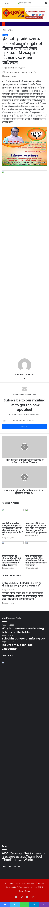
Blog (11, 30)
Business (17, 853)
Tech (39, 856)
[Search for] (46, 4)
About (7, 853)
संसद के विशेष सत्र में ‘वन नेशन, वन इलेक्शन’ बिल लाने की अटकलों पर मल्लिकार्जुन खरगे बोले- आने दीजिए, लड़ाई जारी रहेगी (23, 596)
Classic (28, 853)
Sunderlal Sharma (11, 72)
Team (30, 856)
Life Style (21, 857)
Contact (27, 891)
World (28, 860)
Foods (5, 856)
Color (37, 853)
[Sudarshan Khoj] (24, 3)
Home (6, 30)
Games (13, 856)
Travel (19, 860)
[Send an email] (18, 72)
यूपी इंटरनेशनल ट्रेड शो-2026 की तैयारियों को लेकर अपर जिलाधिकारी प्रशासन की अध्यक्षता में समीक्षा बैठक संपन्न (11, 560)
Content (42, 854)
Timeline (9, 860)
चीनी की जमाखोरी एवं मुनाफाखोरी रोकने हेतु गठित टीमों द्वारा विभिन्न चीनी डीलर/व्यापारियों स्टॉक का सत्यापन (36, 560)
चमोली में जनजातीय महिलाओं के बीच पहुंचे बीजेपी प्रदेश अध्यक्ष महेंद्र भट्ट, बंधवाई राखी (21, 584)
